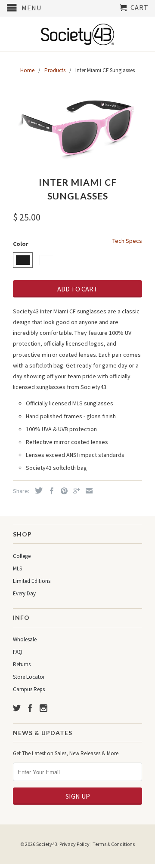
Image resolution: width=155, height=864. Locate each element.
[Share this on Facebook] (49, 490)
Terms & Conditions (114, 844)
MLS (17, 568)
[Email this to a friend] (87, 490)
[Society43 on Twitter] (17, 708)
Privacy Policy (74, 844)
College (22, 556)
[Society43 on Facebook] (30, 708)
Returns (22, 664)
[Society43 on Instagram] (43, 708)
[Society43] (77, 34)
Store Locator (29, 676)
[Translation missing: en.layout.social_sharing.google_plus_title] (74, 490)
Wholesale (25, 639)
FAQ (17, 652)
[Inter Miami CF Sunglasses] (77, 126)
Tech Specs (127, 241)
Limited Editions (31, 581)
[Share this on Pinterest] (62, 490)
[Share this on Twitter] (37, 490)
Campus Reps (29, 689)
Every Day (24, 593)
